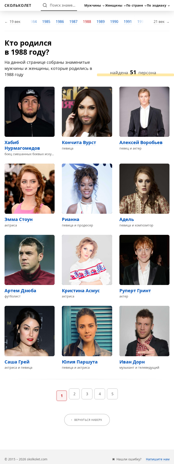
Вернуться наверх (88, 420)
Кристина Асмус (81, 290)
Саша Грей (17, 362)
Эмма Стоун (19, 219)
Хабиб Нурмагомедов (22, 145)
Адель (126, 219)
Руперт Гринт (135, 290)
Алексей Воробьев (141, 142)
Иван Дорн (132, 362)
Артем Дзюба (20, 290)
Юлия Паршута (80, 362)
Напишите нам (157, 459)
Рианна (70, 219)
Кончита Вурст (79, 142)
